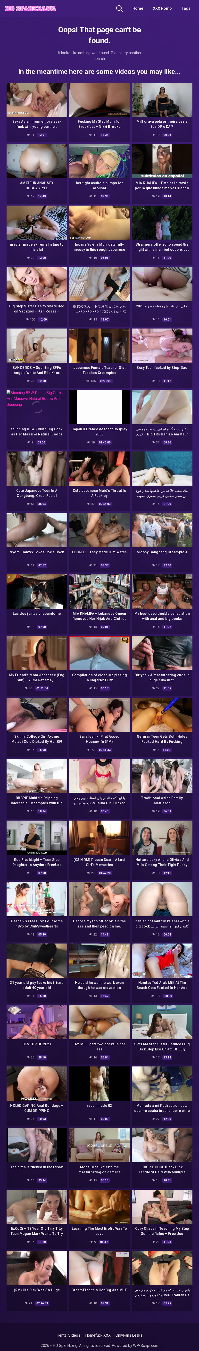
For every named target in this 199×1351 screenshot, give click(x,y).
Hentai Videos (68, 1335)
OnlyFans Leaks (129, 1335)
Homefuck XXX (98, 1335)
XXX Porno (162, 8)
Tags (186, 8)
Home (138, 8)
